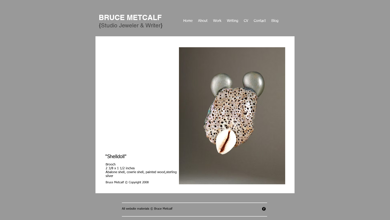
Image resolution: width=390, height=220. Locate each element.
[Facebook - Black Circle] (264, 209)
